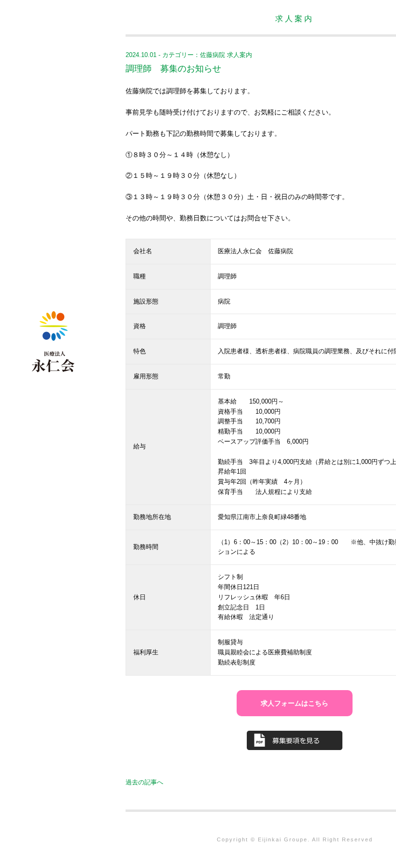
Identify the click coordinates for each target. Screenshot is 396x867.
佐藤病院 (212, 54)
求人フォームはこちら (294, 703)
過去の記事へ (144, 782)
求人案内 (239, 54)
